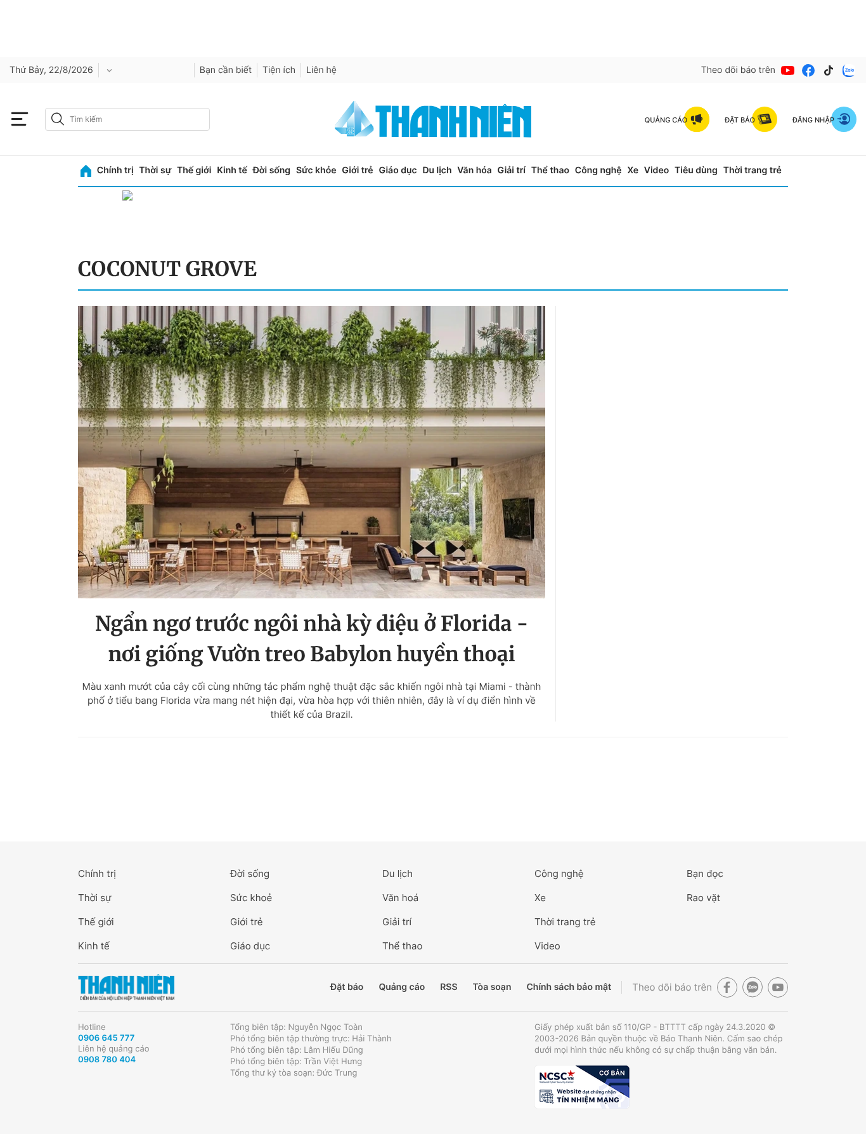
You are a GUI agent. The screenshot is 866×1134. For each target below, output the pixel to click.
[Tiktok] (828, 70)
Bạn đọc (705, 873)
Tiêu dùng (696, 170)
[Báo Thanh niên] (126, 987)
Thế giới (194, 170)
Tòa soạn (492, 987)
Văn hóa (474, 170)
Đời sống (271, 170)
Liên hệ (321, 70)
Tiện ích (278, 70)
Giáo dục (397, 170)
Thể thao (550, 170)
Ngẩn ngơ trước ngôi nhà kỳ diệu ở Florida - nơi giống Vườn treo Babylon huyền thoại (311, 639)
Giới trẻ (357, 170)
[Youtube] (788, 70)
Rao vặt (703, 898)
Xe (632, 170)
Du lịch (436, 170)
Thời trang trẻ (752, 170)
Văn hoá (400, 898)
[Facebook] (808, 70)
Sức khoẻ (251, 898)
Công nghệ (598, 170)
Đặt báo (346, 987)
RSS (448, 987)
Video (656, 170)
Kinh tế (232, 170)
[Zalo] (848, 70)
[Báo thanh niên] (433, 119)
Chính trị (115, 170)
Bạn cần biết (226, 70)
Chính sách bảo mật (568, 987)
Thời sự (155, 170)
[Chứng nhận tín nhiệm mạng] (582, 1087)
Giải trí (512, 170)
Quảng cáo (401, 987)
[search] (127, 119)
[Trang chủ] (86, 171)
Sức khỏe (316, 170)
